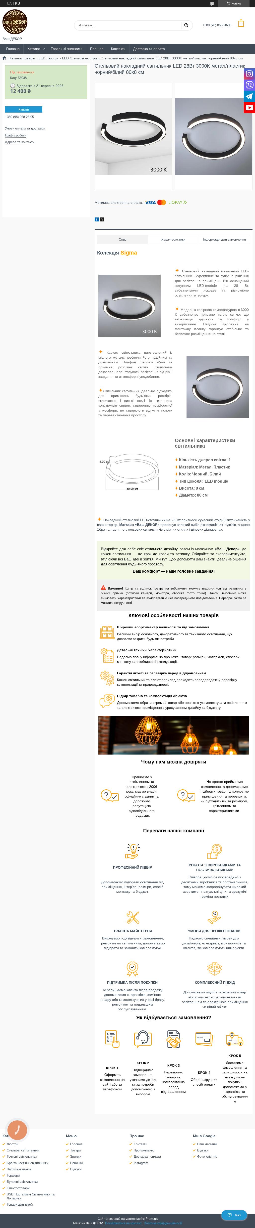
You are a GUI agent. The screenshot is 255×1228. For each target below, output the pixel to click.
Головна (13, 49)
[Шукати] (186, 25)
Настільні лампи (19, 1169)
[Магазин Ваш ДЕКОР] (14, 21)
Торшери (13, 1175)
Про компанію (144, 1150)
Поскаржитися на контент (123, 1223)
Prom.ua (151, 1219)
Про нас (96, 49)
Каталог (33, 49)
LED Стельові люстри (79, 58)
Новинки (76, 1163)
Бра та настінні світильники (27, 1163)
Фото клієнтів (207, 1156)
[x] (102, 220)
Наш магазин (207, 1144)
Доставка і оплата (147, 1156)
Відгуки (75, 1169)
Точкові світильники (22, 1156)
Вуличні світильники (22, 1182)
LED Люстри (49, 58)
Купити (23, 109)
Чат (238, 1215)
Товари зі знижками (66, 49)
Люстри (12, 1144)
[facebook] (97, 220)
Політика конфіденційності (163, 1223)
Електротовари (18, 1188)
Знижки (75, 1156)
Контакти (118, 49)
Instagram (141, 1163)
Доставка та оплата (149, 49)
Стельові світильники (23, 1150)
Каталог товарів (22, 58)
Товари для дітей (20, 1204)
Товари (75, 1150)
